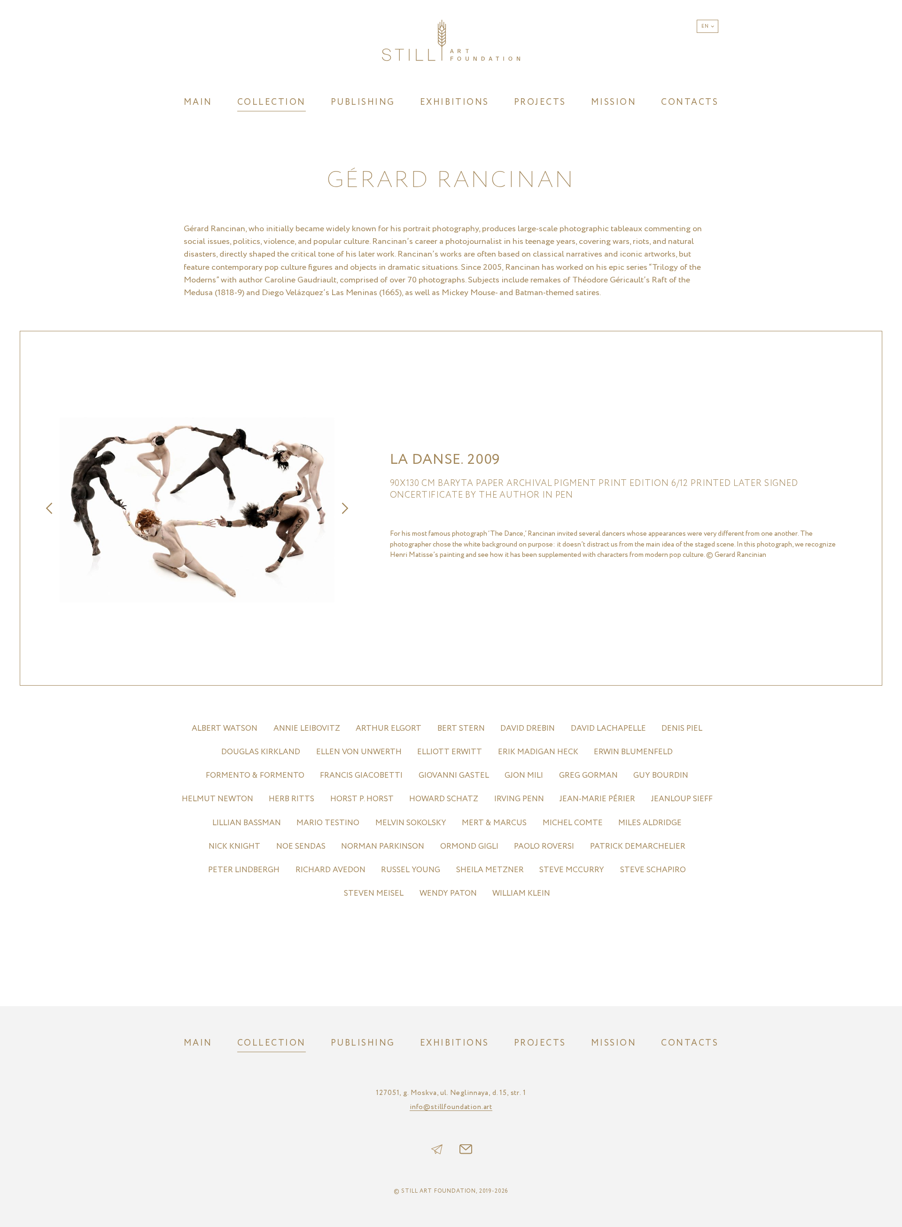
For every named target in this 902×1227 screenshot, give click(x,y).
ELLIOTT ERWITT (449, 752)
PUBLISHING (363, 102)
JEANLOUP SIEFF (682, 799)
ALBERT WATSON (224, 729)
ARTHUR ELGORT (388, 729)
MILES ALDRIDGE (650, 823)
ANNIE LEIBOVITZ (306, 729)
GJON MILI (524, 776)
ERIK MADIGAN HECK (538, 752)
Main (198, 102)
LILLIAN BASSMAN (246, 823)
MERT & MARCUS (494, 823)
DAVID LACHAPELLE (608, 729)
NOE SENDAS (301, 846)
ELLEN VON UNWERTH (359, 752)
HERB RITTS (291, 799)
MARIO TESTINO (327, 823)
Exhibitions (454, 102)
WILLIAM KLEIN (521, 893)
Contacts (689, 102)
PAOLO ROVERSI (544, 846)
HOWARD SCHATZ (443, 799)
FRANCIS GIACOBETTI (361, 776)
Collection (271, 102)
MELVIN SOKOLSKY (410, 823)
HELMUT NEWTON (217, 799)
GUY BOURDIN (660, 776)
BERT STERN (461, 729)
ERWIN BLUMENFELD (633, 752)
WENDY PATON (448, 893)
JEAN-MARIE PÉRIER (597, 799)
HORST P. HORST (362, 799)
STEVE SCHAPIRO (653, 870)
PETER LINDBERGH (244, 870)
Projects (540, 102)
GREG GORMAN (588, 776)
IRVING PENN (519, 799)
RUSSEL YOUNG (410, 870)
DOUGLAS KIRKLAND (260, 752)
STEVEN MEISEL (374, 893)
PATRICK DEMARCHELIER (637, 846)
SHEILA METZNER (490, 870)
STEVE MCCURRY (571, 870)
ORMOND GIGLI (469, 846)
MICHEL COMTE (573, 823)
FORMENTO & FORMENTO (255, 776)
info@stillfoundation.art (451, 1107)
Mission (614, 102)
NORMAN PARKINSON (382, 846)
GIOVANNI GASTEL (454, 776)
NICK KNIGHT (234, 846)
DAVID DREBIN (527, 729)
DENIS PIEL (681, 729)
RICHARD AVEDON (330, 870)
